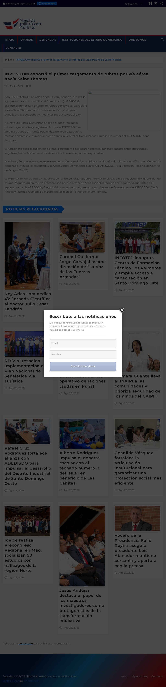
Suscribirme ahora (83, 366)
